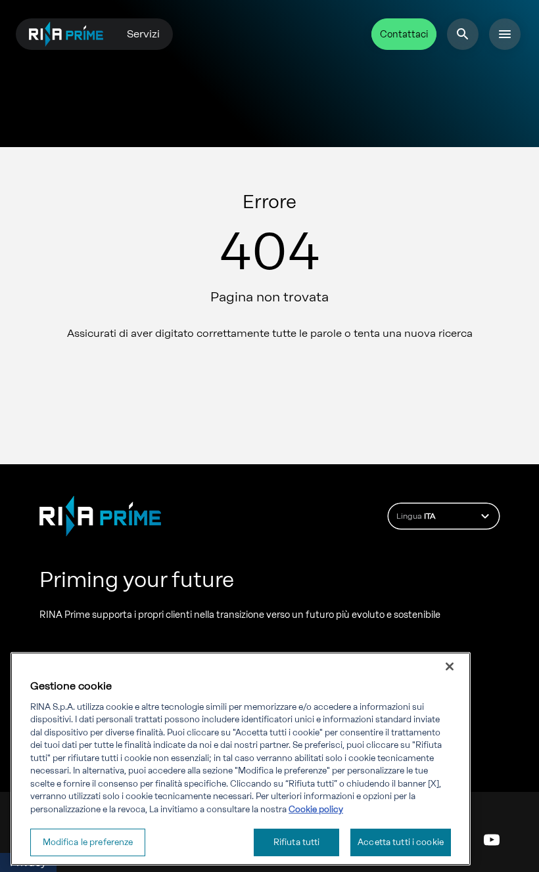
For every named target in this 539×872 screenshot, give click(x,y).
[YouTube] (492, 840)
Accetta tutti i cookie (401, 842)
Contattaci (404, 34)
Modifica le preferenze (88, 842)
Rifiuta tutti (296, 842)
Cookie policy (316, 809)
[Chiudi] (449, 666)
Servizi (143, 34)
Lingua (415, 516)
